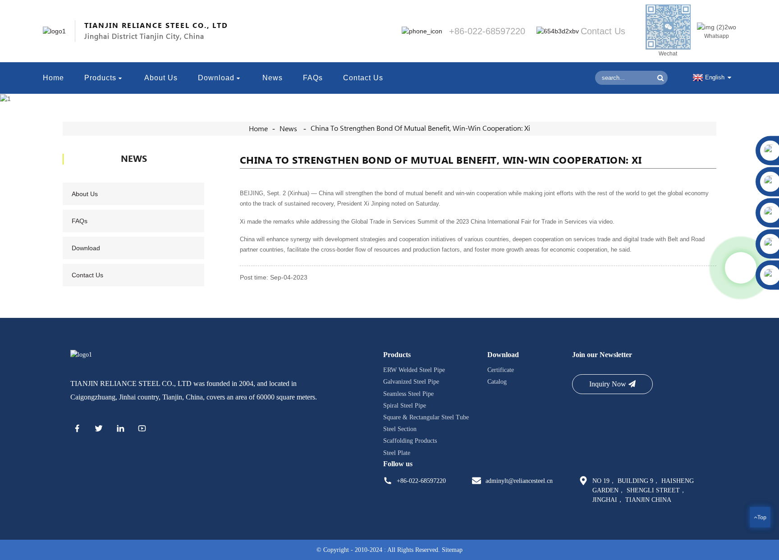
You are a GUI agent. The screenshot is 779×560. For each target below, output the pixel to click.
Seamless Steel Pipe (408, 393)
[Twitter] (98, 430)
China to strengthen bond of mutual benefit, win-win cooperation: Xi (420, 128)
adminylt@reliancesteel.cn (519, 480)
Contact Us (363, 78)
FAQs (313, 78)
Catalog (497, 381)
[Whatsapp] (740, 268)
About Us (161, 78)
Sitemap (452, 549)
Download (216, 78)
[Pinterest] (120, 430)
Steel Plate (396, 452)
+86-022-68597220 (421, 480)
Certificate (500, 370)
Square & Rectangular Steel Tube (426, 417)
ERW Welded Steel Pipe (414, 370)
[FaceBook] (77, 430)
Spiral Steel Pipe (404, 405)
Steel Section (400, 429)
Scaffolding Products (410, 440)
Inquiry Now (607, 384)
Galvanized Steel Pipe (411, 381)
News (272, 78)
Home (53, 78)
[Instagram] (142, 430)
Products (100, 78)
